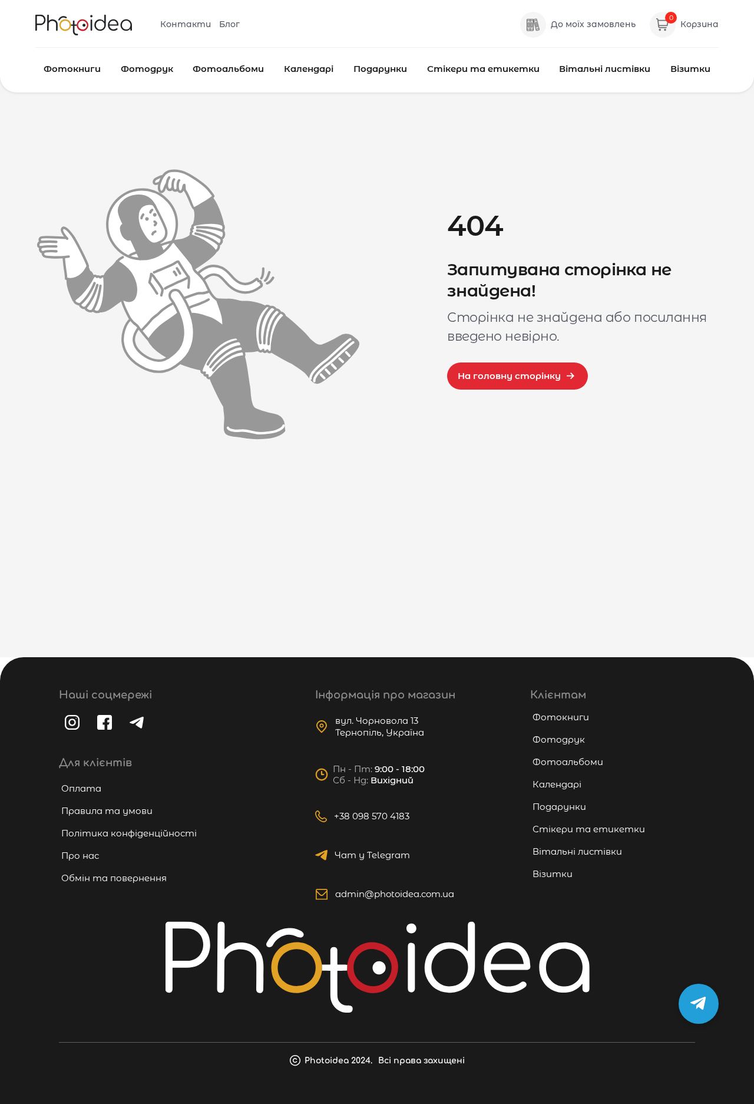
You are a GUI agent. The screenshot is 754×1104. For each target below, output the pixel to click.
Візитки (690, 68)
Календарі (308, 68)
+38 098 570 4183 (371, 816)
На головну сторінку (509, 375)
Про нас (80, 855)
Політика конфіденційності (129, 833)
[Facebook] (104, 722)
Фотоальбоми (228, 68)
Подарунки (380, 68)
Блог (229, 24)
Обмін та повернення (114, 878)
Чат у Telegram (372, 855)
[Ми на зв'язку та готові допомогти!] (699, 1004)
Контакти (185, 24)
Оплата (81, 788)
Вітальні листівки (604, 68)
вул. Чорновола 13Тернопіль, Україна (379, 726)
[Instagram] (72, 722)
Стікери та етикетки (483, 68)
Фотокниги (72, 68)
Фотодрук (147, 68)
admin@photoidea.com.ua (394, 893)
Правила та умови (107, 810)
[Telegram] (137, 722)
